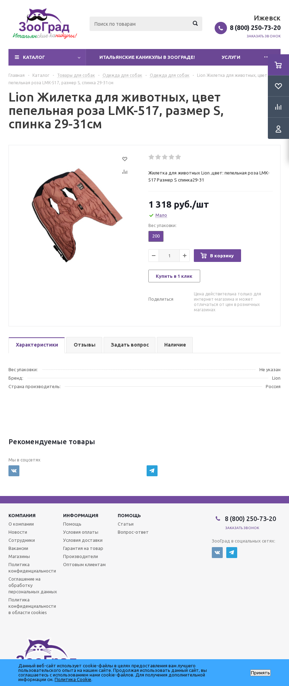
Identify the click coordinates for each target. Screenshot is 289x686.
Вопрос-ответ (133, 531)
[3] (165, 157)
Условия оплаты (80, 531)
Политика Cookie (73, 679)
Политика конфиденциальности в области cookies (32, 606)
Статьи (126, 523)
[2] (158, 157)
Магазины (19, 556)
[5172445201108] (77, 214)
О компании (21, 523)
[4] (171, 157)
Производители (80, 556)
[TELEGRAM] (152, 470)
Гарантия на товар (83, 548)
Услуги (231, 57)
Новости (17, 531)
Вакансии (18, 548)
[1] (151, 157)
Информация (80, 515)
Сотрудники (21, 540)
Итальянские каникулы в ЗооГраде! (147, 57)
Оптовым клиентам (84, 564)
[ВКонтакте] (13, 470)
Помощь (129, 515)
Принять (260, 672)
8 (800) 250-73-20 (255, 27)
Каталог (34, 57)
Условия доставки (83, 540)
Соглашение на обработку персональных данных (32, 585)
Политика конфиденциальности (32, 567)
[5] (178, 157)
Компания (22, 515)
